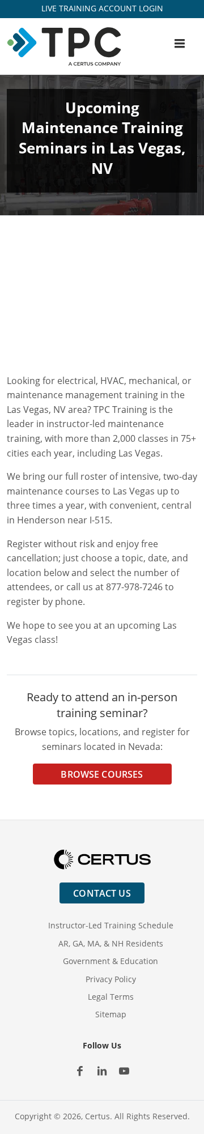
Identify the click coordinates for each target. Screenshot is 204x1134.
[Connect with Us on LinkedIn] (102, 1071)
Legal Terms (111, 996)
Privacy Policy (111, 979)
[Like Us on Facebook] (80, 1071)
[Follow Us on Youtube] (124, 1071)
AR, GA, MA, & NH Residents (110, 943)
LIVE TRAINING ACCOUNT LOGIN (102, 8)
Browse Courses (102, 774)
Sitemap (110, 1014)
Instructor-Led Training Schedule (110, 925)
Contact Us (102, 893)
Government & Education (110, 961)
